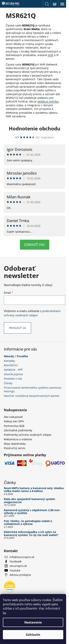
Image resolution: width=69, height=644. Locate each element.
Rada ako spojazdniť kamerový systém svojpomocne (29, 500)
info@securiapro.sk (22, 557)
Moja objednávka (15, 443)
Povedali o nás (13, 378)
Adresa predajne (20, 575)
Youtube (15, 570)
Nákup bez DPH (14, 421)
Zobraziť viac (34, 245)
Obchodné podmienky (18, 430)
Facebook (15, 561)
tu (4, 612)
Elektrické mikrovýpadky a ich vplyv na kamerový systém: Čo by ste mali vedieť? (31, 533)
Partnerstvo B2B (14, 426)
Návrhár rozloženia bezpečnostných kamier (32, 396)
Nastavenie (33, 622)
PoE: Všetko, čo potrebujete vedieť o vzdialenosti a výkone (28, 522)
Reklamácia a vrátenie (18, 439)
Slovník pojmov (13, 374)
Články (8, 383)
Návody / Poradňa (16, 356)
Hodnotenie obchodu (34, 128)
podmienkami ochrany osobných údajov (32, 313)
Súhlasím (33, 635)
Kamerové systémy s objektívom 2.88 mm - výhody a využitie (32, 512)
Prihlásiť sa (17, 328)
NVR (50, 55)
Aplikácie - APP (13, 369)
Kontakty (9, 361)
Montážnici (11, 365)
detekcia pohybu (48, 101)
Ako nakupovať (13, 417)
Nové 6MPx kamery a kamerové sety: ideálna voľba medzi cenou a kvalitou (34, 490)
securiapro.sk (18, 566)
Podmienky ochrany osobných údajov (27, 434)
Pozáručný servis (14, 448)
